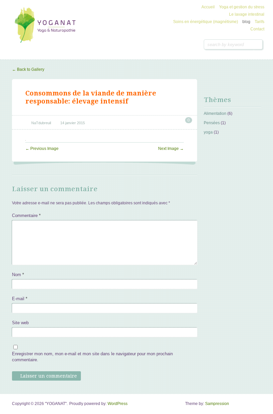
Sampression (217, 403)
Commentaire (26, 215)
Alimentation (215, 113)
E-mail (19, 298)
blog (246, 21)
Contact (257, 29)
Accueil (208, 7)
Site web (20, 322)
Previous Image (42, 148)
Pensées (212, 123)
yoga (208, 132)
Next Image (171, 148)
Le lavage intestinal (246, 14)
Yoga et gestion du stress (241, 7)
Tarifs (259, 21)
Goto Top (256, 406)
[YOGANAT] (47, 25)
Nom (18, 274)
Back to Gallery (28, 69)
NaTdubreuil (41, 123)
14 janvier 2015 (72, 123)
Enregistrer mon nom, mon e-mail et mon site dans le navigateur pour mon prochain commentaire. (92, 356)
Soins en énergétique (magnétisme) (205, 21)
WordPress (118, 403)
